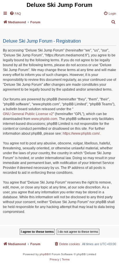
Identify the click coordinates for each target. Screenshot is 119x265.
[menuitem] (15, 13)
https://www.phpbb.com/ (81, 133)
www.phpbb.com (44, 119)
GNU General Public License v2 (28, 114)
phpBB (44, 254)
